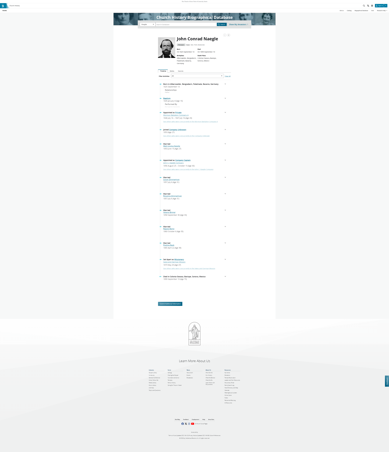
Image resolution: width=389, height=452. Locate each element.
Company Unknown (177, 129)
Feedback (387, 381)
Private (178, 112)
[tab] (163, 71)
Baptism (166, 98)
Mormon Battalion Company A (176, 115)
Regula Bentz (168, 228)
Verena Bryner (169, 212)
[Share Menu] (228, 35)
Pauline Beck (168, 245)
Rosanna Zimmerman (172, 196)
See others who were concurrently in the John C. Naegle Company (188, 169)
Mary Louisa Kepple (171, 146)
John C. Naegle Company (173, 163)
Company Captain (183, 160)
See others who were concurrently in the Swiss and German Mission (189, 268)
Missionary (179, 259)
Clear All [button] (228, 76)
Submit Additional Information (170, 304)
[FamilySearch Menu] (224, 35)
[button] (195, 86)
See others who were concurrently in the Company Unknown (186, 136)
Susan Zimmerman (171, 179)
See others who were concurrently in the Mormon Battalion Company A (190, 121)
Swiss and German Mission (174, 262)
